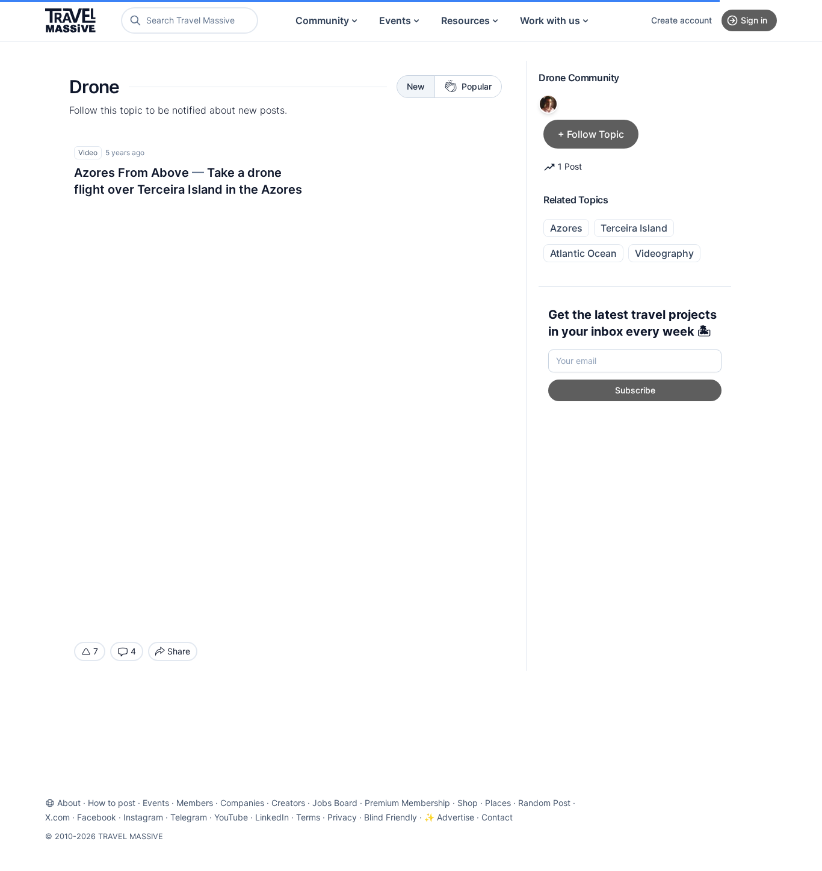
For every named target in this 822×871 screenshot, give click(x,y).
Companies (242, 803)
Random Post (544, 803)
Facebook (96, 817)
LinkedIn (272, 817)
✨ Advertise (449, 817)
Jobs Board (334, 803)
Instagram (143, 817)
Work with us (550, 20)
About (69, 803)
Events (395, 20)
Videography (664, 253)
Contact (497, 817)
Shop (467, 803)
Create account (681, 20)
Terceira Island (634, 228)
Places (498, 803)
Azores (566, 228)
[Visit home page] (70, 20)
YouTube (231, 817)
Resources (465, 20)
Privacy (342, 817)
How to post (111, 803)
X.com (57, 817)
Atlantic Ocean (583, 253)
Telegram (188, 817)
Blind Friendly (390, 817)
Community (322, 20)
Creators (288, 803)
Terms (308, 817)
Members (194, 803)
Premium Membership (407, 803)
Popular (477, 86)
